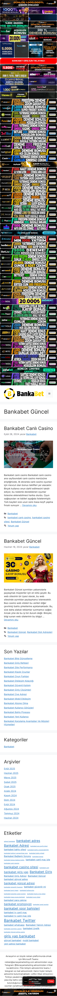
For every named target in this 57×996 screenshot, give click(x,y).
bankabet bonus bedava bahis (14, 860)
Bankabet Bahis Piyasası (17, 712)
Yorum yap (13, 525)
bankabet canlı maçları (11, 863)
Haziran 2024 (11, 818)
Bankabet (13, 513)
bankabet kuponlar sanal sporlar (15, 894)
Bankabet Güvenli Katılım (17, 685)
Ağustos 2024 (11, 809)
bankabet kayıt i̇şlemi (11, 890)
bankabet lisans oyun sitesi (36, 894)
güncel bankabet (12, 940)
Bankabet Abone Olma (16, 703)
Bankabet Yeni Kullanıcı (16, 716)
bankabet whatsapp (14, 925)
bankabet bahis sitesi (15, 849)
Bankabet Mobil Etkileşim (17, 699)
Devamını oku (29, 505)
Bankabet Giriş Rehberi (16, 663)
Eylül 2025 (9, 768)
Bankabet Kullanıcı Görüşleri (19, 707)
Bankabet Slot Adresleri (39, 632)
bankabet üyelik (31, 928)
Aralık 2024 (10, 791)
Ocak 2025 (10, 786)
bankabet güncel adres (16, 879)
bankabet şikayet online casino (14, 932)
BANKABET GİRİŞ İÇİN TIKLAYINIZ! (28, 61)
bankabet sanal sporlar (41, 904)
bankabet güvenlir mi (35, 886)
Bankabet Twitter (20, 920)
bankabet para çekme (15, 900)
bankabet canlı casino (19, 517)
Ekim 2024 (9, 800)
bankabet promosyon (18, 904)
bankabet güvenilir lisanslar (13, 887)
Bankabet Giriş (41, 872)
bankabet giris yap (16, 872)
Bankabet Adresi (16, 845)
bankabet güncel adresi (19, 883)
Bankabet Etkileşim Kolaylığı (19, 681)
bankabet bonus (37, 856)
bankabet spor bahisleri (22, 908)
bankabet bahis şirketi (36, 853)
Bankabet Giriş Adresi (15, 876)
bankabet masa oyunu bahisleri (14, 897)
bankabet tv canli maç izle (17, 916)
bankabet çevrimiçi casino (13, 929)
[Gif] (28, 164)
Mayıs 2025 (10, 777)
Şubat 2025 (10, 782)
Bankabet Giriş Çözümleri (17, 690)
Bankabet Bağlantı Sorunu (17, 856)
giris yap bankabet (19, 936)
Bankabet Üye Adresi (15, 694)
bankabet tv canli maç (15, 912)
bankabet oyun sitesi (33, 897)
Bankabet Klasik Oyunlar (17, 672)
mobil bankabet (31, 940)
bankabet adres (28, 841)
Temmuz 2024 (11, 813)
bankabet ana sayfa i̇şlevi (39, 846)
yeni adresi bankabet (15, 944)
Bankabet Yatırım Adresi (38, 925)
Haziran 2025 (11, 773)
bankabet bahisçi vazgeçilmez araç (16, 853)
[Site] (28, 102)
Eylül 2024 (9, 804)
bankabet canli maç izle (38, 859)
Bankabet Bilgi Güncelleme (18, 658)
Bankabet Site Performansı (18, 667)
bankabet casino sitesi (21, 867)
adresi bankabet (9, 841)
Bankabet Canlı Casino (28, 428)
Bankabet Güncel (20, 521)
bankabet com (44, 868)
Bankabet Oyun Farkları (16, 676)
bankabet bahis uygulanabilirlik (38, 850)
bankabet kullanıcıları (27, 890)
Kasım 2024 (10, 795)
